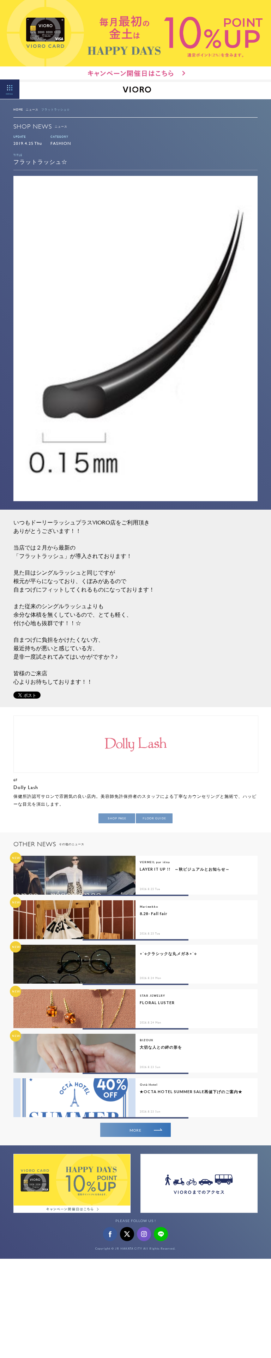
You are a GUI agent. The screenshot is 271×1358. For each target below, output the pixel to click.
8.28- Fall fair (154, 913)
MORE (135, 1130)
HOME (18, 109)
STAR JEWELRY (152, 995)
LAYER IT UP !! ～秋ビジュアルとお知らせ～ (185, 869)
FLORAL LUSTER (157, 1002)
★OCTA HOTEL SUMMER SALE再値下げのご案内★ (191, 1091)
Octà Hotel (149, 1084)
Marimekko (149, 906)
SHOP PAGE (117, 818)
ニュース (32, 109)
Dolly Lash (25, 787)
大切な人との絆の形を (161, 1047)
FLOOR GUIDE (154, 818)
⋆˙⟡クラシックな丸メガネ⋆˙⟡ (168, 953)
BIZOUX (146, 1040)
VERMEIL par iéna (155, 862)
